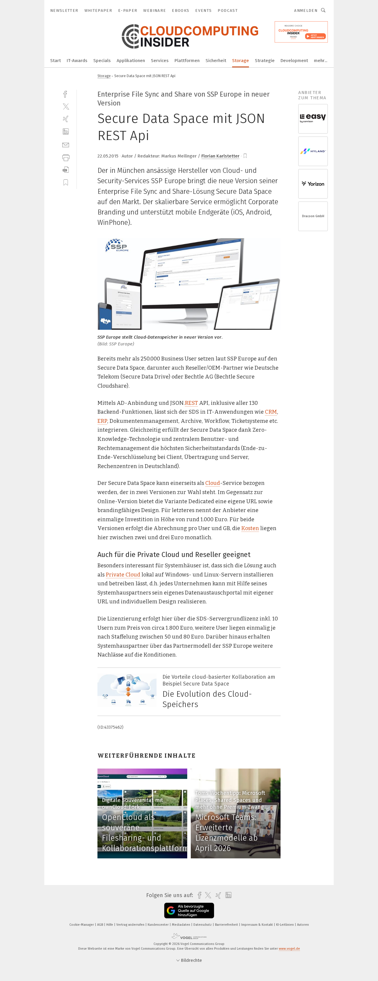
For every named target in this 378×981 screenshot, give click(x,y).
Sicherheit (216, 60)
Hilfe (110, 925)
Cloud (212, 483)
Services (160, 60)
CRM (271, 412)
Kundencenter (159, 925)
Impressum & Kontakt (257, 925)
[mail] (65, 144)
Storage (240, 60)
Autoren (303, 925)
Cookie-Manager (82, 925)
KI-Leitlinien (285, 925)
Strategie (265, 60)
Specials (102, 60)
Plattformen (187, 60)
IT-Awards (77, 60)
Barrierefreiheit (227, 925)
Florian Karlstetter (220, 156)
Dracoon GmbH (313, 216)
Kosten (250, 528)
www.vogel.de (289, 949)
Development (294, 60)
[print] (65, 157)
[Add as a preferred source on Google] (189, 910)
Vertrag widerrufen (130, 925)
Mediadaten (181, 925)
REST (191, 403)
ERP (102, 421)
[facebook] (65, 93)
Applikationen (131, 60)
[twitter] (65, 106)
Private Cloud (123, 574)
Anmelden (305, 10)
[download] (65, 169)
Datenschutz (203, 925)
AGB (100, 925)
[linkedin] (65, 131)
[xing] (65, 119)
